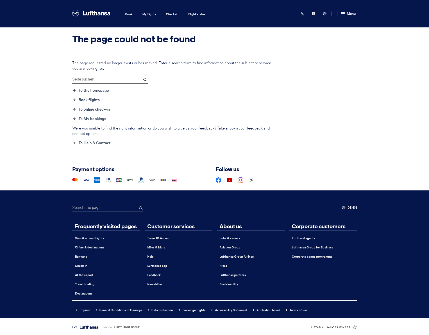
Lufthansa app (157, 266)
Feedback (154, 275)
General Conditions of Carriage (120, 310)
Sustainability (229, 284)
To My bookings (92, 119)
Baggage (81, 257)
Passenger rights (194, 310)
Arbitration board (268, 310)
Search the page (86, 207)
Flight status (197, 14)
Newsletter (154, 284)
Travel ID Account (159, 238)
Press (223, 266)
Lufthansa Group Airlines (237, 257)
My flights (149, 14)
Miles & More (156, 247)
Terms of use (298, 310)
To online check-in (94, 109)
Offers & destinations (89, 247)
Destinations (84, 293)
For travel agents (303, 238)
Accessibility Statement (231, 310)
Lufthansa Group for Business (312, 247)
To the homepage (94, 90)
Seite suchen (83, 79)
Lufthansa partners (233, 275)
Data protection (162, 310)
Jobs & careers (230, 238)
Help (150, 257)
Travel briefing (84, 284)
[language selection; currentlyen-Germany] (324, 13)
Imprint (85, 310)
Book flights (89, 100)
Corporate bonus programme (312, 257)
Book (128, 14)
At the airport (84, 275)
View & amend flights (89, 238)
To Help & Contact (95, 143)
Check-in (172, 14)
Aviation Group (230, 247)
